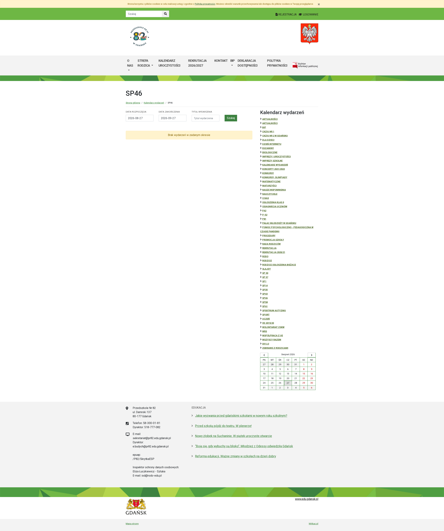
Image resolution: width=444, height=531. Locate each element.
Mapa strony (132, 523)
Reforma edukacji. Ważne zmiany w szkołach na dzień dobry (235, 456)
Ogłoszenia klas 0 (273, 202)
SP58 (265, 302)
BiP (264, 127)
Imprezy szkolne (272, 160)
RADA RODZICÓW (271, 244)
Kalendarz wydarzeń (154, 102)
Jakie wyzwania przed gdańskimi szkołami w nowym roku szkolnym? (241, 415)
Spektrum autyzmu (274, 310)
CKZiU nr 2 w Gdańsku (275, 135)
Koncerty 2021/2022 (273, 169)
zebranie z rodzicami (275, 348)
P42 (264, 210)
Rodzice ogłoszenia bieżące (279, 264)
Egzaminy (268, 148)
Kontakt (221, 60)
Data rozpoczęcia (136, 111)
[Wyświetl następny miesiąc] (312, 355)
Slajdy (266, 269)
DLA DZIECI (268, 140)
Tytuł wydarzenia (202, 111)
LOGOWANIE (310, 14)
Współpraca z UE (272, 335)
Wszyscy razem (271, 339)
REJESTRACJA (287, 14)
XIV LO (265, 343)
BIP (232, 60)
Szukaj (231, 118)
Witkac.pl (313, 523)
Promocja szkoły (273, 239)
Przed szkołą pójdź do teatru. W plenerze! (223, 426)
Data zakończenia (169, 111)
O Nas (130, 63)
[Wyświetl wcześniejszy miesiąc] (264, 355)
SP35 (265, 289)
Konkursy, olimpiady (274, 177)
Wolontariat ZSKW (273, 327)
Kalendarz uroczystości (169, 63)
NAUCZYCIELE (269, 194)
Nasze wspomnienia (274, 190)
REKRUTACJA (269, 248)
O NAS (265, 198)
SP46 (265, 298)
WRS (264, 331)
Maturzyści (269, 185)
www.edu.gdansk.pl (306, 499)
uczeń (266, 319)
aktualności (270, 123)
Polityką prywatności (205, 4)
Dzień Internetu (271, 144)
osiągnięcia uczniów (274, 206)
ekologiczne (269, 152)
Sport (266, 314)
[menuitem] (131, 65)
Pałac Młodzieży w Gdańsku (279, 223)
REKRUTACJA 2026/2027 (197, 63)
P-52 (264, 214)
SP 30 (265, 273)
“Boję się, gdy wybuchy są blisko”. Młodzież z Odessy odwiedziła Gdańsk (244, 446)
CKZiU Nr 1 (268, 131)
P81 (264, 219)
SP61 (265, 306)
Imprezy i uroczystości (276, 156)
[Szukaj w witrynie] (165, 14)
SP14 (265, 285)
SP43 (265, 294)
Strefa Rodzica (144, 63)
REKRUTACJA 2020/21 (273, 252)
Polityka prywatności (277, 63)
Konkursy (268, 173)
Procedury (268, 235)
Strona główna (133, 102)
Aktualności (270, 119)
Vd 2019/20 (268, 323)
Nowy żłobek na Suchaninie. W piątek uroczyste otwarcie (233, 436)
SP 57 (265, 277)
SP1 (264, 281)
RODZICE (267, 260)
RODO (265, 256)
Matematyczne (271, 181)
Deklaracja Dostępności (247, 63)
